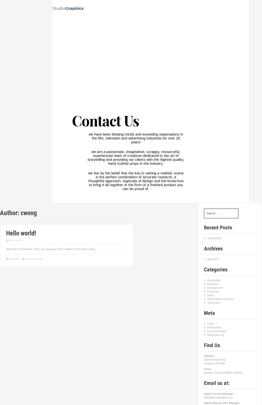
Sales (210, 295)
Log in (210, 323)
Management (215, 287)
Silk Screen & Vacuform (220, 299)
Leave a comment (34, 259)
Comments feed (216, 331)
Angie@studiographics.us (218, 397)
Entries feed (214, 327)
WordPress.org (215, 335)
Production (14, 259)
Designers (213, 284)
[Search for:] (221, 213)
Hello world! (21, 233)
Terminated (213, 302)
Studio (68, 8)
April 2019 (213, 259)
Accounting (213, 280)
